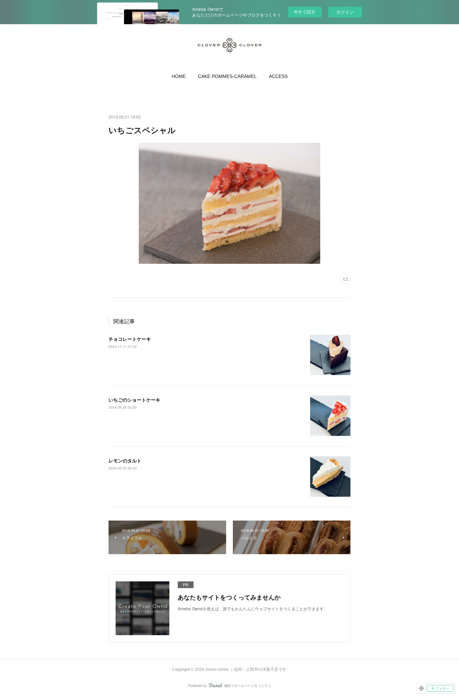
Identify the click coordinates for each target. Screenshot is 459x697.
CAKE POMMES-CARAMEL (227, 76)
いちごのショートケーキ (134, 399)
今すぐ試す (305, 11)
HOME (179, 76)
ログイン (345, 12)
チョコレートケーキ (130, 338)
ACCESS (278, 76)
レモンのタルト (125, 460)
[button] (179, 76)
